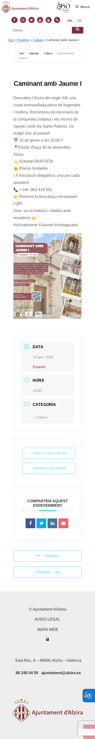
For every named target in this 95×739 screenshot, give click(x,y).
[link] (70, 21)
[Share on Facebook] (30, 523)
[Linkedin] (52, 523)
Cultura (38, 40)
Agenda (33, 53)
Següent (43, 572)
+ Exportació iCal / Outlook (48, 468)
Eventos (23, 40)
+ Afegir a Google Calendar (49, 453)
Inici (11, 40)
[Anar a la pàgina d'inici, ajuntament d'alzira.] (35, 8)
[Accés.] (47, 640)
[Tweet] (41, 523)
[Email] (63, 523)
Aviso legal (47, 619)
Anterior (52, 556)
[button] (77, 30)
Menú (85, 7)
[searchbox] (47, 30)
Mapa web (47, 629)
